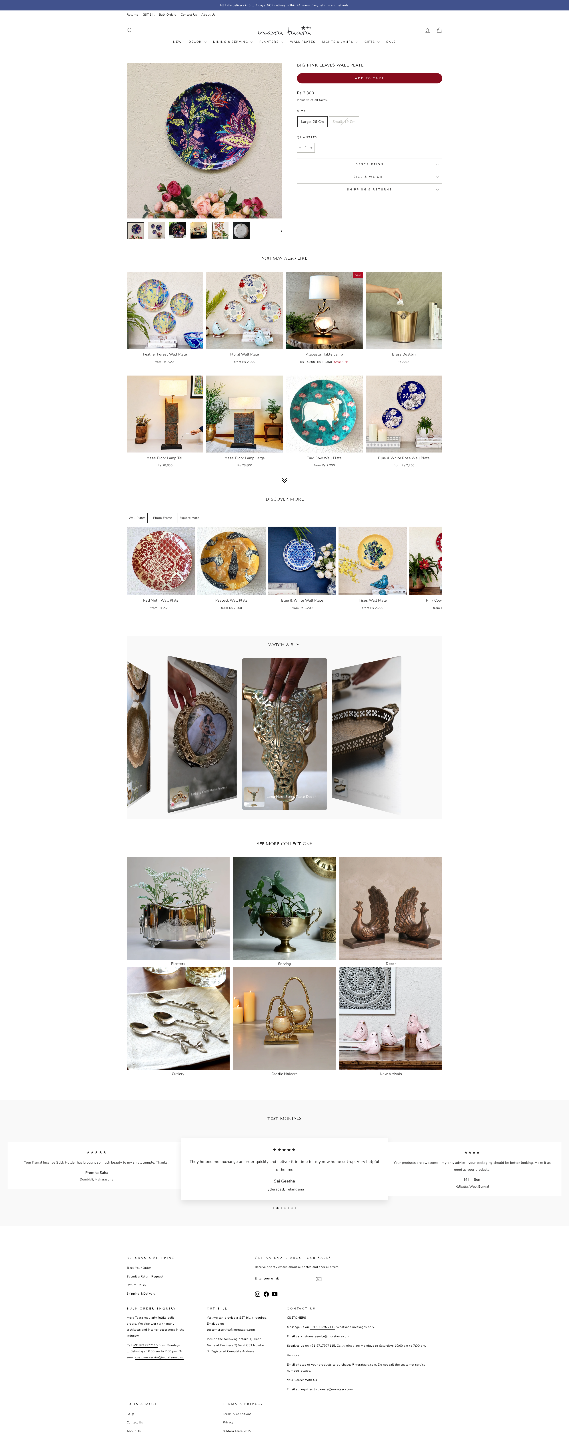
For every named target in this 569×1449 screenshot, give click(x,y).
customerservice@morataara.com (159, 1357)
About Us (208, 14)
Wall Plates (303, 42)
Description (369, 164)
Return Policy (136, 1285)
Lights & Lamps (338, 42)
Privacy (228, 1422)
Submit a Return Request (145, 1276)
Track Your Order (139, 1268)
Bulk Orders (167, 14)
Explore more (189, 518)
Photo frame (162, 518)
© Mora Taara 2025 (237, 1431)
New (177, 42)
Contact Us (189, 14)
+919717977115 (145, 1345)
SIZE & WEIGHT (370, 177)
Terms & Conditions (237, 1414)
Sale (391, 42)
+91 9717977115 (322, 1327)
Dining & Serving (231, 42)
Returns (132, 14)
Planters (269, 42)
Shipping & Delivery (141, 1293)
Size (301, 111)
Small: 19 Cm (344, 121)
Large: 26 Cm (312, 121)
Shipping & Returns (369, 190)
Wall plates (137, 518)
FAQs (130, 1414)
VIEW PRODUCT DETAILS (165, 343)
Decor (196, 42)
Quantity (307, 137)
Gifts (371, 42)
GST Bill (148, 14)
